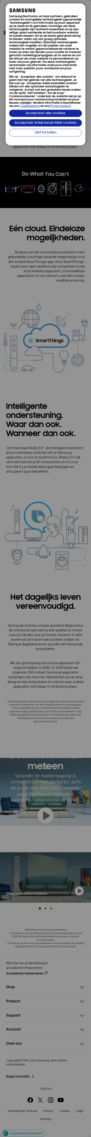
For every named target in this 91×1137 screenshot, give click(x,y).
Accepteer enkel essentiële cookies (46, 123)
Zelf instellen (45, 132)
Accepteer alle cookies (46, 113)
